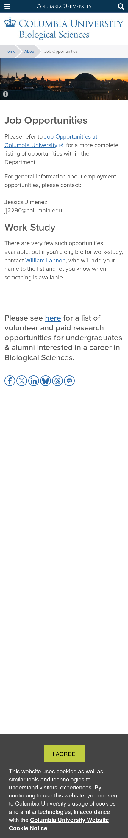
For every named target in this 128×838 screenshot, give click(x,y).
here (53, 317)
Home (9, 51)
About (29, 51)
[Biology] (64, 29)
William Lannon (45, 260)
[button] (7, 6)
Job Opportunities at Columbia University (50, 141)
